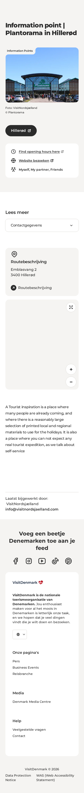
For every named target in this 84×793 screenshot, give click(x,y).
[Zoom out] (71, 381)
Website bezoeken (34, 161)
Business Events (26, 667)
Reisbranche (23, 674)
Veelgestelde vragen (29, 730)
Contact (19, 736)
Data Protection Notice (18, 777)
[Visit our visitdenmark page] (42, 561)
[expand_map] (71, 307)
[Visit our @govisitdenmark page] (55, 561)
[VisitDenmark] (28, 582)
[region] (42, 345)
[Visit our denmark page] (15, 561)
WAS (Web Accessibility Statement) (55, 777)
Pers (16, 661)
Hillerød (18, 130)
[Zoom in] (71, 369)
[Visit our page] (29, 561)
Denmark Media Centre (32, 702)
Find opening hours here (39, 152)
